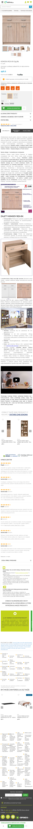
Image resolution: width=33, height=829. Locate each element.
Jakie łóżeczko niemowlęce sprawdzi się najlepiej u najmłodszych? (28, 783)
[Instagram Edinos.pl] (8, 817)
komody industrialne (14, 644)
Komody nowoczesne (28, 656)
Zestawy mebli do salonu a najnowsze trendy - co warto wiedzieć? (5, 771)
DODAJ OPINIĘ (13, 125)
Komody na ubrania (19, 668)
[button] (16, 826)
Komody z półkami (12, 680)
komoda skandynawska (26, 642)
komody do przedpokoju (7, 646)
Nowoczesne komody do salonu (5, 668)
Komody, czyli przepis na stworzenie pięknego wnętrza (12, 737)
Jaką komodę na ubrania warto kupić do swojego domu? (20, 736)
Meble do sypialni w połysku (27, 679)
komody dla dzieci (16, 648)
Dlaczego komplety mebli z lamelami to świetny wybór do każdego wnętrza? (4, 761)
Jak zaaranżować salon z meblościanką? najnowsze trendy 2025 (21, 771)
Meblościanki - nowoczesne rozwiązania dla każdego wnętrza (28, 736)
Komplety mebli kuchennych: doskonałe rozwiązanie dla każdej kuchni (13, 747)
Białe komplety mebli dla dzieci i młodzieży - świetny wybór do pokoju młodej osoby (27, 760)
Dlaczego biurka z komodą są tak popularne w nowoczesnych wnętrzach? (21, 761)
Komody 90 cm (12, 656)
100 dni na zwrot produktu (9, 113)
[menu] (25, 2)
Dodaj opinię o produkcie (9, 560)
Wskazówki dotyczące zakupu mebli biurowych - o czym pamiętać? (27, 771)
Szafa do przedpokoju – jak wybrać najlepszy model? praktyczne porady (13, 782)
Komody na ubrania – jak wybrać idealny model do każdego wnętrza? (27, 747)
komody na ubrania (26, 645)
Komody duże (27, 663)
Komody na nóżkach (27, 668)
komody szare (4, 644)
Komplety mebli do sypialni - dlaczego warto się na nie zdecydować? (13, 761)
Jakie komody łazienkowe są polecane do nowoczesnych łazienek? (21, 747)
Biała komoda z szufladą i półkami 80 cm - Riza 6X (14, 499)
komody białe (16, 642)
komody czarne (23, 644)
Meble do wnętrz (27, 674)
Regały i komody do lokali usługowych (5, 673)
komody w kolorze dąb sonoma (12, 645)
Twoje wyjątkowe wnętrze (21, 572)
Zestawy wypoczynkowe (14, 674)
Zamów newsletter (16, 792)
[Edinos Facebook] (3, 817)
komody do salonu (18, 646)
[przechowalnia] (28, 2)
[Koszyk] (31, 2)
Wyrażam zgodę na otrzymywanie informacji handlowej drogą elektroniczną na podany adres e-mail (17, 798)
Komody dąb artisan (20, 663)
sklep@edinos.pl (12, 812)
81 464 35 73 (8, 810)
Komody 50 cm (4, 680)
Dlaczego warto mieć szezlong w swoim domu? (12, 773)
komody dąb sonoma (12, 345)
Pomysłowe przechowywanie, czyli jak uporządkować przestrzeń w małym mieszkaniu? (6, 747)
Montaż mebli (5, 120)
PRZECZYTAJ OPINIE (5, 125)
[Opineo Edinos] (22, 817)
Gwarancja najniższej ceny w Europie (12, 116)
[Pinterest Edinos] (13, 817)
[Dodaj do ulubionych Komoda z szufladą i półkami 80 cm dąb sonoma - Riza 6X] (24, 108)
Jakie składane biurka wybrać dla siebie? (5, 784)
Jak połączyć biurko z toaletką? (19, 784)
